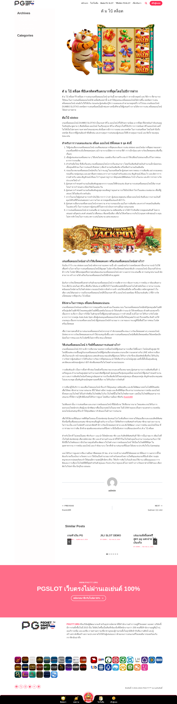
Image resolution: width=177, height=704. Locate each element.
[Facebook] (17, 687)
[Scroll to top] (170, 696)
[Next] (155, 542)
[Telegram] (34, 687)
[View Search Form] (146, 3)
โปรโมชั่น (94, 3)
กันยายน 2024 (27, 28)
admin (71, 539)
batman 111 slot (155, 508)
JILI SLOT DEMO (110, 535)
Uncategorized (28, 39)
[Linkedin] (39, 687)
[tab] (107, 554)
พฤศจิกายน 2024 (29, 21)
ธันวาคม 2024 (27, 17)
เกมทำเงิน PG (75, 535)
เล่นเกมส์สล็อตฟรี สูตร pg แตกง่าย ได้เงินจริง (144, 539)
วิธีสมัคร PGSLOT (123, 3)
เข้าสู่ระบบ (156, 3)
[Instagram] (25, 687)
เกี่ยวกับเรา (137, 3)
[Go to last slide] (69, 542)
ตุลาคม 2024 (27, 24)
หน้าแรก (84, 3)
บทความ (25, 43)
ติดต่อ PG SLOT (107, 3)
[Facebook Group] (30, 687)
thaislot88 (128, 397)
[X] (21, 687)
